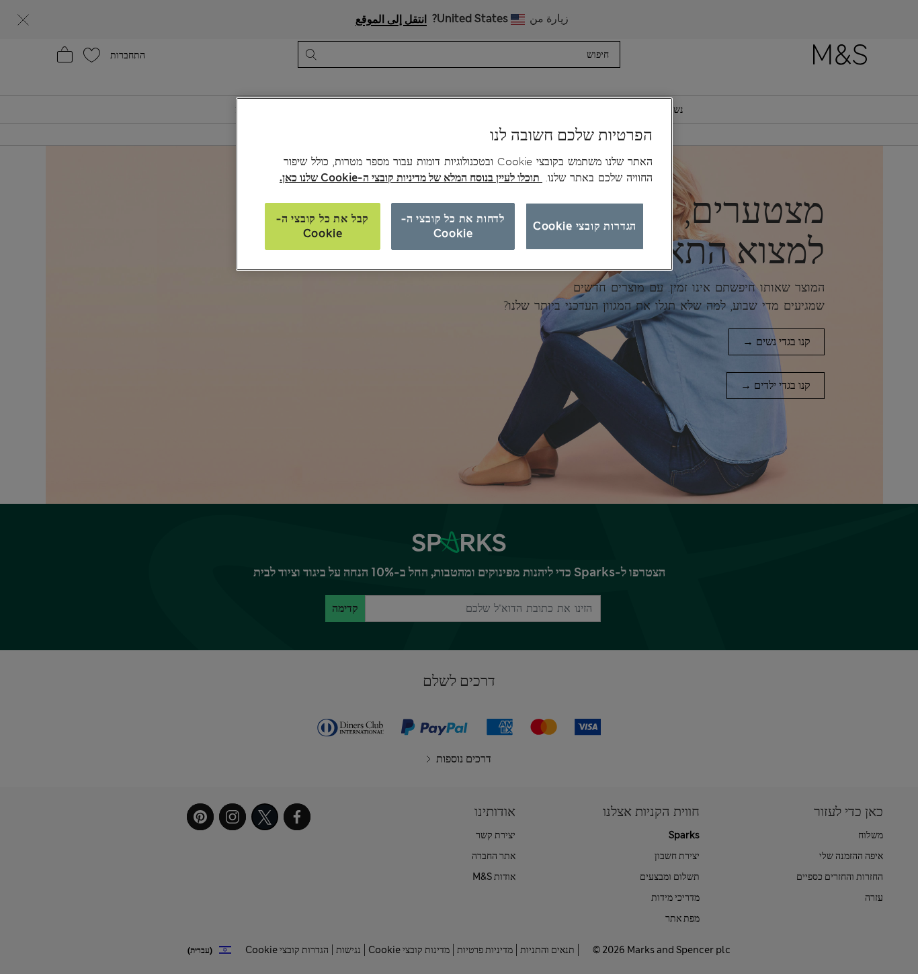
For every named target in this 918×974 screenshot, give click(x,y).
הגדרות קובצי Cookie (584, 226)
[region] (454, 184)
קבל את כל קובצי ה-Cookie (322, 226)
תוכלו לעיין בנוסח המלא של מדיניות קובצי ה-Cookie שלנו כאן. (411, 178)
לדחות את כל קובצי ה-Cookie (453, 226)
